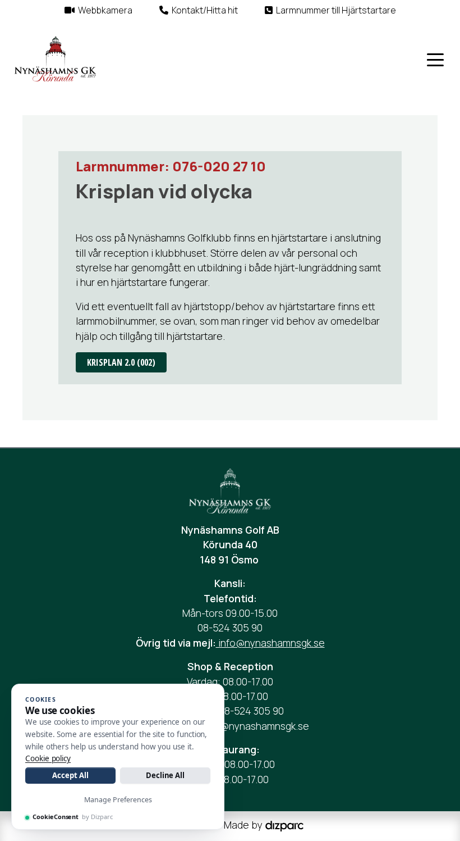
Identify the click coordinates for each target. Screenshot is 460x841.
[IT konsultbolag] (284, 825)
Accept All (70, 775)
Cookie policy (48, 758)
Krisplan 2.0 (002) (121, 362)
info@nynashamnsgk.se (270, 642)
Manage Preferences (118, 799)
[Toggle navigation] (435, 59)
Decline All (165, 775)
